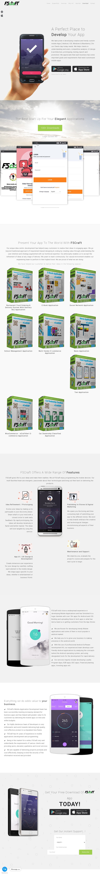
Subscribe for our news (58, 74)
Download (85, 3)
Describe (78, 3)
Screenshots (55, 3)
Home (48, 3)
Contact (92, 3)
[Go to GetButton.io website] (5, 873)
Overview (64, 3)
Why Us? (71, 3)
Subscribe (85, 852)
